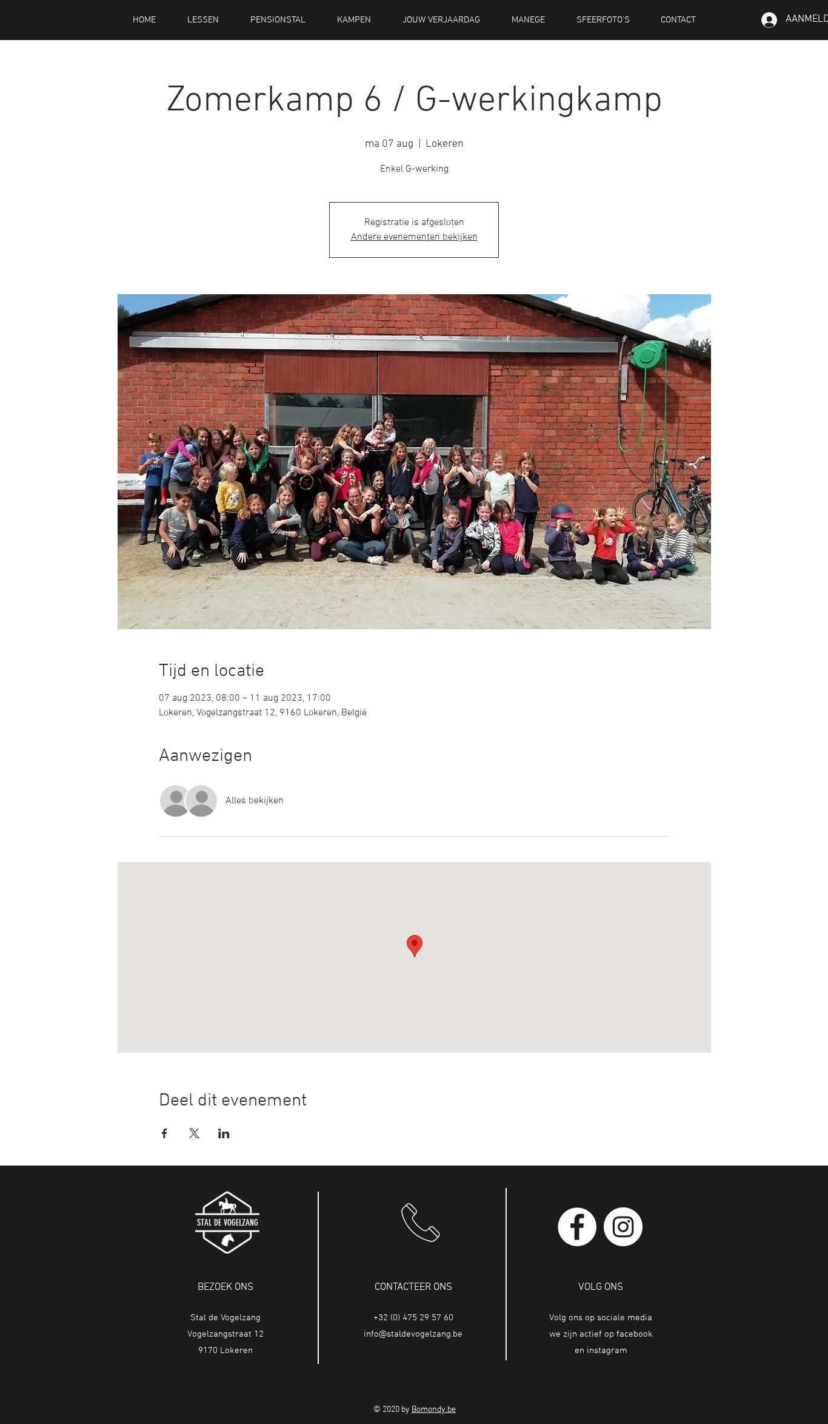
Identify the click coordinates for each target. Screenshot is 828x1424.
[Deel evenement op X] (194, 1133)
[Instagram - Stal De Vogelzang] (623, 1226)
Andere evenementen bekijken (414, 237)
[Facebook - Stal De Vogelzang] (577, 1226)
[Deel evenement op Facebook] (164, 1133)
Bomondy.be (434, 1410)
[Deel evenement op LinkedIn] (224, 1133)
